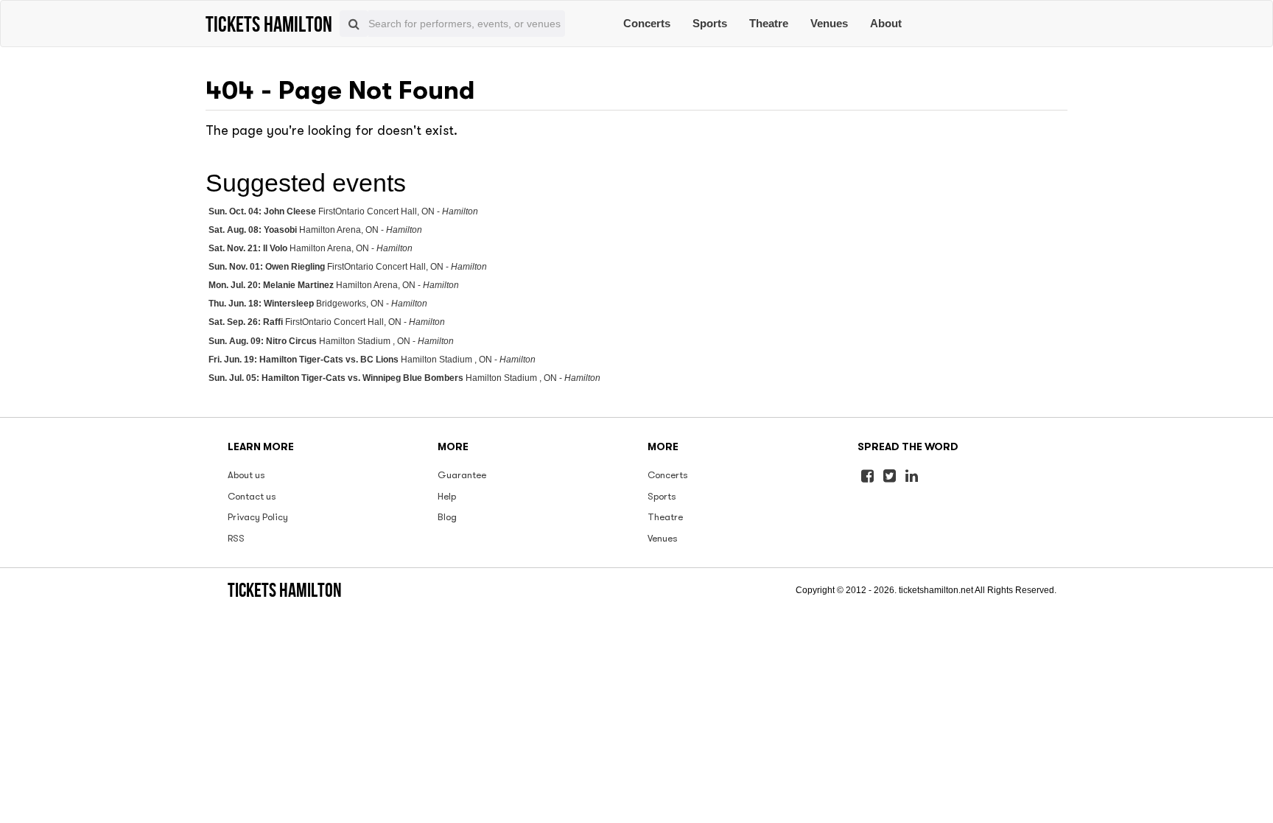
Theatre (768, 23)
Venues (829, 23)
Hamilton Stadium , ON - (331, 341)
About (886, 23)
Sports (709, 23)
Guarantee (462, 474)
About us (246, 474)
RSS (236, 538)
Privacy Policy (258, 516)
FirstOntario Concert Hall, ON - (343, 211)
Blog (447, 516)
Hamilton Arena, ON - (315, 230)
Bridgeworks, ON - (317, 303)
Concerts (646, 23)
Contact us (252, 496)
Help (447, 496)
